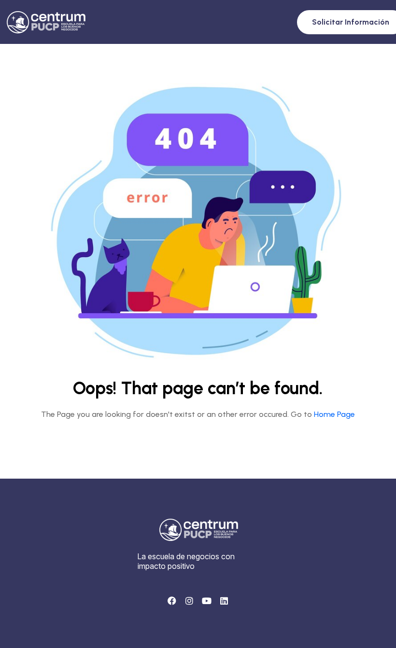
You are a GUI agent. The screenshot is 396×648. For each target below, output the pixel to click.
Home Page (334, 414)
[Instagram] (189, 600)
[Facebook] (172, 600)
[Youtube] (206, 600)
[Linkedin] (224, 600)
